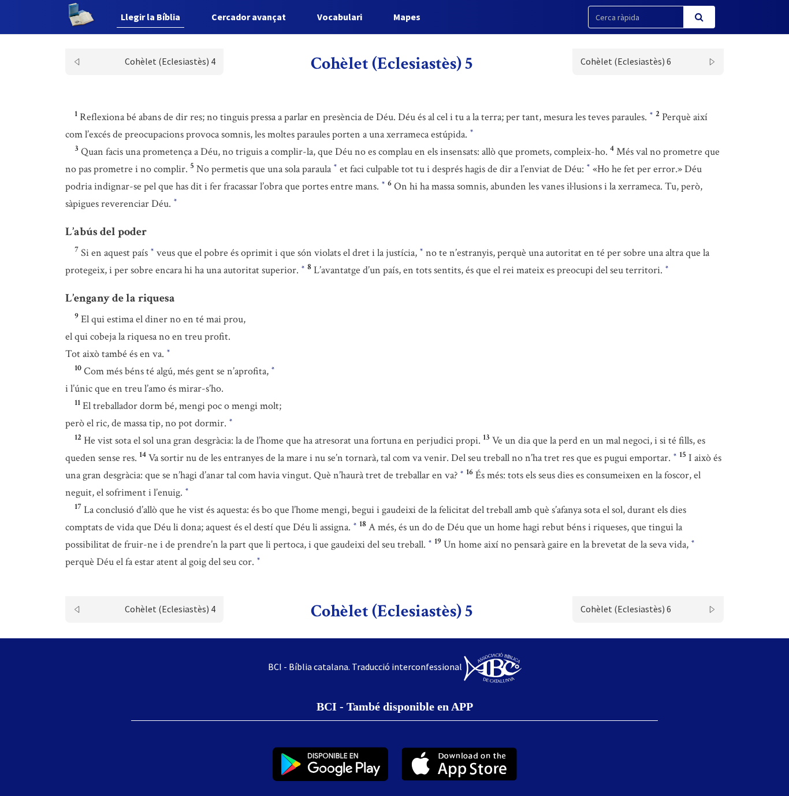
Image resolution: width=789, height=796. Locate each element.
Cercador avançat (248, 17)
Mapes (406, 17)
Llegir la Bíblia (150, 17)
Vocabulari (339, 17)
